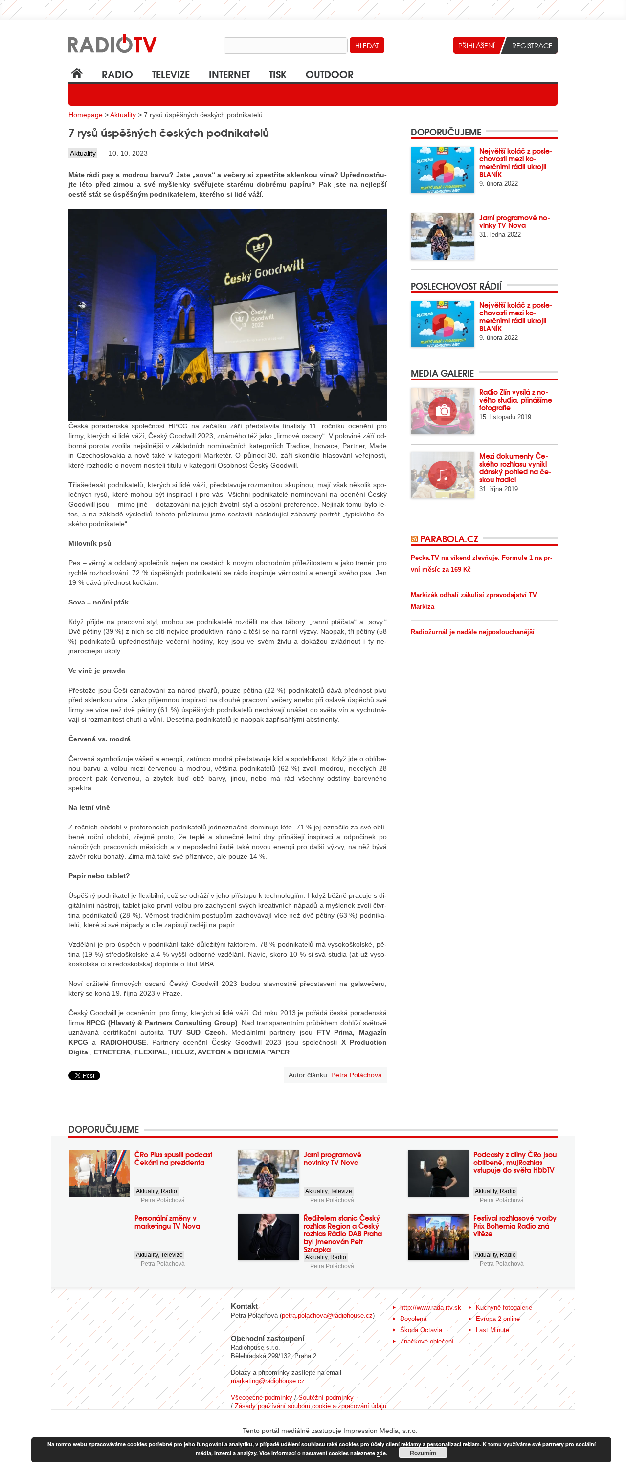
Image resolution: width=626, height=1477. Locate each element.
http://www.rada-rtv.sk (430, 1307)
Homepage (85, 115)
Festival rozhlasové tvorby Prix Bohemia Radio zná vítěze (515, 1225)
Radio (117, 73)
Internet (229, 73)
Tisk (278, 73)
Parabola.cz (449, 538)
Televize (171, 73)
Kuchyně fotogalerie (504, 1307)
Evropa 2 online (498, 1318)
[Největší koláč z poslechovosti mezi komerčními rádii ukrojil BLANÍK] (442, 170)
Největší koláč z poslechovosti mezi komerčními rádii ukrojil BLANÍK (516, 162)
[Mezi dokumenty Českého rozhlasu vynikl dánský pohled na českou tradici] (442, 475)
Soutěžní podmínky (326, 1397)
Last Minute (492, 1330)
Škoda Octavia (421, 1330)
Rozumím (423, 1452)
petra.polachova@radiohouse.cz (327, 1315)
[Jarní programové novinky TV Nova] (442, 236)
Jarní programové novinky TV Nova (514, 221)
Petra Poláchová (163, 1200)
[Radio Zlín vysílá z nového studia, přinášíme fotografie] (442, 411)
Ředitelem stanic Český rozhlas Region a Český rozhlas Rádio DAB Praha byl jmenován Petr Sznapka (343, 1233)
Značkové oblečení (427, 1341)
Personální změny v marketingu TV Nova (167, 1221)
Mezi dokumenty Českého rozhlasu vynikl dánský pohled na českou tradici (515, 467)
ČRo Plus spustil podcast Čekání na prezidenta (173, 1158)
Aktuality (123, 115)
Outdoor (330, 73)
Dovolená (413, 1318)
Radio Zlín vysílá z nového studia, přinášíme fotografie (515, 399)
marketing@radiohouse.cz (268, 1381)
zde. (382, 1452)
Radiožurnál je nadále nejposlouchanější (473, 632)
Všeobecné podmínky (261, 1397)
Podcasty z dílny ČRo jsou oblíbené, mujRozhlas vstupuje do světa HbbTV (515, 1162)
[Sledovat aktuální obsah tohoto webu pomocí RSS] (415, 538)
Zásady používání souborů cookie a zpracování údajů (310, 1406)
